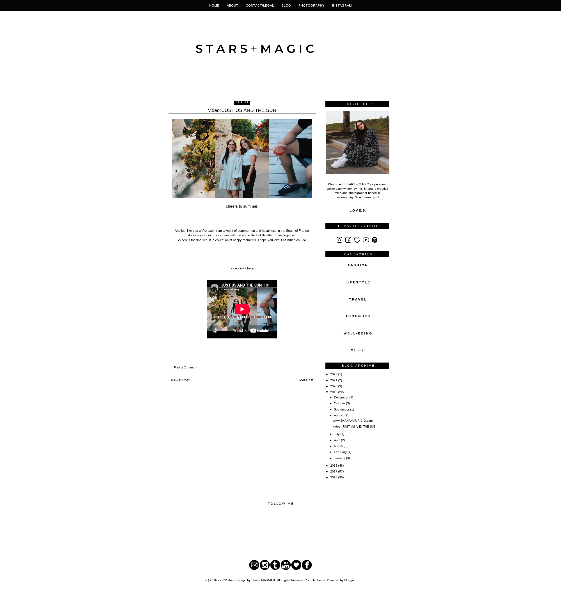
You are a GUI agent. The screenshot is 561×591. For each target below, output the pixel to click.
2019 (334, 392)
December (341, 397)
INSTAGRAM (342, 5)
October (340, 403)
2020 (334, 386)
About (232, 5)
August (339, 415)
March (339, 446)
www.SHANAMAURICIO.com (353, 420)
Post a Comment (185, 367)
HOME (214, 5)
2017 (334, 471)
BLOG (286, 5)
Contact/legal (260, 5)
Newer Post (180, 380)
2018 (334, 465)
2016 (334, 477)
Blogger (349, 580)
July (337, 434)
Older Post (305, 380)
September (342, 409)
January (340, 458)
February (341, 452)
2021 (334, 380)
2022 (334, 374)
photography (312, 5)
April (337, 440)
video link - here (242, 268)
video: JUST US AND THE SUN (354, 426)
